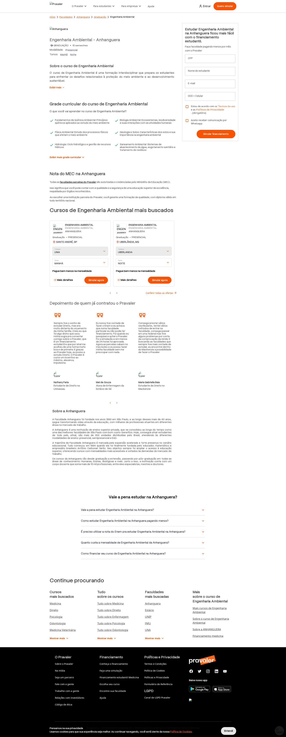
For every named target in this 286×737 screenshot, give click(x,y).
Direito (54, 610)
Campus (58, 249)
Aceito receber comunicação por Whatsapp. (209, 122)
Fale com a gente (64, 684)
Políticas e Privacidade (156, 677)
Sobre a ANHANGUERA (207, 629)
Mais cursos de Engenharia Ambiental (210, 610)
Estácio (149, 610)
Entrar (207, 6)
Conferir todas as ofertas (159, 293)
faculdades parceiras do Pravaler (78, 182)
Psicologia (56, 617)
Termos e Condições (155, 663)
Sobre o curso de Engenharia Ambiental (211, 621)
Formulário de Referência (158, 684)
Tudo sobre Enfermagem (113, 617)
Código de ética (63, 704)
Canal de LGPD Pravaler (157, 697)
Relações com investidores (69, 697)
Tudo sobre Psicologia (111, 623)
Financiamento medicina (208, 636)
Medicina (55, 603)
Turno (56, 260)
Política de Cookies (154, 670)
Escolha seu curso (109, 684)
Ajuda (151, 6)
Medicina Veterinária (63, 630)
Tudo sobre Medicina (110, 603)
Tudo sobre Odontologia (112, 630)
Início (52, 17)
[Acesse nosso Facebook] (191, 671)
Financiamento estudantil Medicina (119, 677)
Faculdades (65, 17)
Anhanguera (83, 17)
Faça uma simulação (111, 670)
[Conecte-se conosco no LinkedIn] (216, 671)
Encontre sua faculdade (113, 691)
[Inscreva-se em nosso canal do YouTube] (225, 671)
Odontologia (58, 623)
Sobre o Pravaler (64, 663)
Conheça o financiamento (114, 663)
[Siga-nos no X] (199, 671)
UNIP (148, 617)
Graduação (100, 17)
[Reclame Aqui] (205, 704)
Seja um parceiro (64, 677)
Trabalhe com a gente (67, 691)
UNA (148, 630)
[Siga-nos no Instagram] (208, 671)
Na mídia (60, 670)
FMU (148, 623)
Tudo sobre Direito (109, 610)
